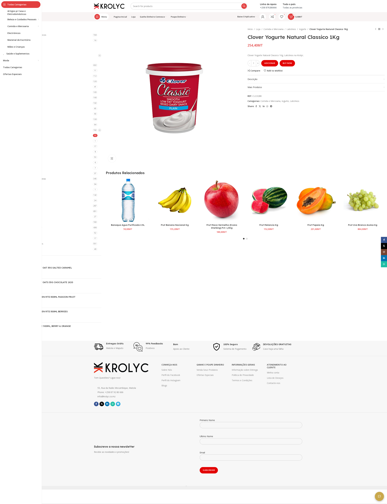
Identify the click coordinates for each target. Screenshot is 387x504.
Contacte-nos (273, 383)
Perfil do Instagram (170, 380)
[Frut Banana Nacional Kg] (175, 200)
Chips (16, 86)
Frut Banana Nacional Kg (175, 225)
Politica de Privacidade (243, 375)
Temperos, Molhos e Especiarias (30, 178)
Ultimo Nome (206, 436)
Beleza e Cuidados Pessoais (25, 45)
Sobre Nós (166, 369)
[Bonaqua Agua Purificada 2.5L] (128, 200)
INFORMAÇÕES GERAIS (243, 364)
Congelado (19, 103)
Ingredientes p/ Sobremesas (27, 124)
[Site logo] (109, 5)
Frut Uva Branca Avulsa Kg (362, 225)
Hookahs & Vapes (20, 216)
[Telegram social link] (271, 106)
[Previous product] (375, 29)
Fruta (16, 108)
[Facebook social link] (256, 106)
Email (202, 452)
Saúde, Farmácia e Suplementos (27, 243)
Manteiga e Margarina (27, 146)
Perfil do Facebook (170, 375)
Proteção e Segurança (22, 238)
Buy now (287, 63)
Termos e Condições (242, 380)
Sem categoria (18, 249)
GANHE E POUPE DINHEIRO (210, 364)
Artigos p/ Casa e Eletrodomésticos (28, 34)
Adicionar (269, 63)
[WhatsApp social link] (267, 106)
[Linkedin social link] (264, 106)
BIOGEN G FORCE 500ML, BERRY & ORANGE (47, 326)
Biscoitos (18, 70)
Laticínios (18, 130)
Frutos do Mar (21, 113)
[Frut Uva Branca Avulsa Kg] (363, 200)
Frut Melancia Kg (268, 225)
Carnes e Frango (22, 81)
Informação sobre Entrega (245, 369)
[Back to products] (379, 29)
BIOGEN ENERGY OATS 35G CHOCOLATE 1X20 (48, 282)
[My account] (262, 17)
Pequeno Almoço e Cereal (26, 173)
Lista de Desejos (275, 377)
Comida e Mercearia (21, 55)
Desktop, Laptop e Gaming (24, 195)
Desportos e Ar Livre (21, 200)
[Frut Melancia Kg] (269, 200)
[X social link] (260, 106)
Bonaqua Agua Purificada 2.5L (128, 225)
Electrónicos (17, 205)
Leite (18, 140)
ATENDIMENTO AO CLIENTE (276, 366)
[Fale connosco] (379, 496)
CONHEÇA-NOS (169, 364)
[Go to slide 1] (244, 238)
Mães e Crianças (19, 222)
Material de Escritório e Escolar (26, 227)
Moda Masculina (19, 232)
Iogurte (20, 135)
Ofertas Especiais (205, 375)
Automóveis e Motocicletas (24, 40)
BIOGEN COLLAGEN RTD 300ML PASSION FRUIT (49, 297)
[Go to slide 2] (247, 238)
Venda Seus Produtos (207, 369)
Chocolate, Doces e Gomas (27, 92)
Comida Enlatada (22, 97)
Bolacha (18, 75)
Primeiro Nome (207, 420)
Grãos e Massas (22, 119)
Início (250, 29)
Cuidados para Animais (22, 189)
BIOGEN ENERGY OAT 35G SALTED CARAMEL (48, 267)
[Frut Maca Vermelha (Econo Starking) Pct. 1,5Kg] (222, 200)
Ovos (18, 151)
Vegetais (18, 184)
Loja (258, 29)
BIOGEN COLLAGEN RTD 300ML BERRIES (46, 311)
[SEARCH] (244, 6)
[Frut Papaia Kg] (316, 200)
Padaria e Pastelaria (23, 167)
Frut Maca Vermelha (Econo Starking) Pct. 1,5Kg (222, 226)
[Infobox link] (112, 346)
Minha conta (273, 372)
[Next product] (383, 29)
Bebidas (18, 65)
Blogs (164, 385)
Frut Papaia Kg (315, 225)
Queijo (19, 157)
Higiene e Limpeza (20, 211)
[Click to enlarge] (112, 158)
